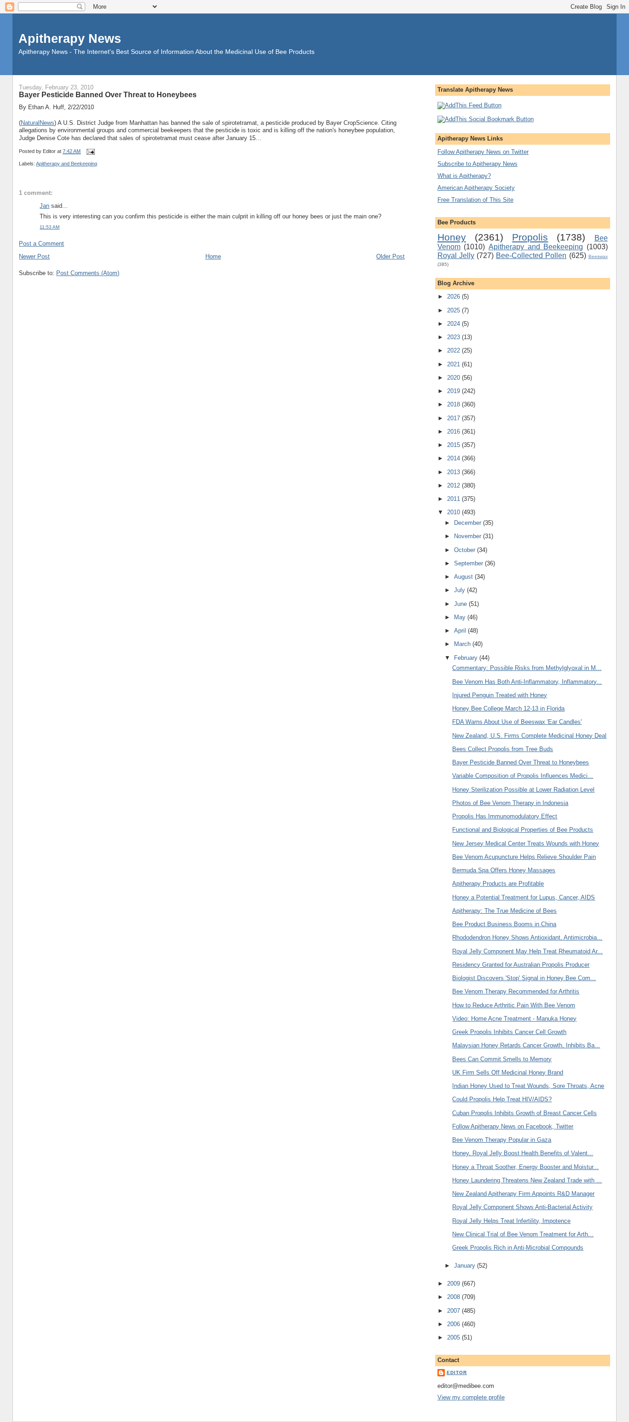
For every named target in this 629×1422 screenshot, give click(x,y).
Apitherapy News (69, 38)
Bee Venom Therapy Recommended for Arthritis (515, 991)
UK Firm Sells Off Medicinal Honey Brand (507, 1072)
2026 (454, 296)
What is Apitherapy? (464, 175)
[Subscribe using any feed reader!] (469, 105)
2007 (454, 1310)
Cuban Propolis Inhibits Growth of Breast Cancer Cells (524, 1113)
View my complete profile (471, 1397)
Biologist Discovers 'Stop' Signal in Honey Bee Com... (524, 978)
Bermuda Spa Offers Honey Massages (503, 870)
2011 (454, 498)
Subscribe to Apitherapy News (477, 163)
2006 (454, 1324)
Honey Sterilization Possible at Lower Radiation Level (523, 789)
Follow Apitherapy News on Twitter (483, 151)
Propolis (530, 237)
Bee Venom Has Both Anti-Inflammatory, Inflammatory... (527, 681)
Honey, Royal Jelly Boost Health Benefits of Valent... (522, 1153)
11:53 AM (49, 226)
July (460, 590)
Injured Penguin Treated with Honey (499, 695)
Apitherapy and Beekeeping (66, 163)
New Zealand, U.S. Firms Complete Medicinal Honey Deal (529, 735)
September (469, 563)
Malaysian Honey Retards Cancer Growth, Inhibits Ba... (526, 1045)
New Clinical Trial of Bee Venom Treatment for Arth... (523, 1234)
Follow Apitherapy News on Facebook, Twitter (512, 1126)
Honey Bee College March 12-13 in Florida (508, 708)
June (461, 603)
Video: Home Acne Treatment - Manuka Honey (514, 1018)
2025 (454, 310)
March (463, 643)
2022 (454, 350)
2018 (454, 404)
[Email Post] (89, 151)
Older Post (390, 256)
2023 (454, 337)
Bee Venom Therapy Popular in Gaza (501, 1139)
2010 (454, 512)
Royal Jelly (455, 255)
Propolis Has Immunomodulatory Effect (504, 816)
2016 (454, 431)
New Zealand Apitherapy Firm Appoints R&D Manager (523, 1193)
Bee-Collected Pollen (531, 255)
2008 (454, 1296)
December (468, 522)
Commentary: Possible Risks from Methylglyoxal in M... (526, 667)
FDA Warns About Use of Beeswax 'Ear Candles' (517, 721)
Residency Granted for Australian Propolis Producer (520, 964)
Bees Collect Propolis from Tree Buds (502, 749)
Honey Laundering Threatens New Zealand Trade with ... (527, 1180)
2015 (454, 444)
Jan (44, 205)
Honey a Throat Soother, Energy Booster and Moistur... (525, 1166)
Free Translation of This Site (475, 199)
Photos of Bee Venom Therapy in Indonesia (510, 802)
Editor (457, 1372)
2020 (454, 377)
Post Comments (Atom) (87, 273)
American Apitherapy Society (476, 187)
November (468, 536)
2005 (454, 1337)
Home (213, 256)
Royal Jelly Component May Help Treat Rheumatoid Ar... (527, 951)
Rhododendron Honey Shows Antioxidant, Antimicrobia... (527, 937)
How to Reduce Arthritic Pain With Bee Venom (513, 1005)
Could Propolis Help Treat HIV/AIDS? (502, 1099)
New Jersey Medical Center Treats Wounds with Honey (525, 843)
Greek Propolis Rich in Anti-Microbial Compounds (517, 1247)
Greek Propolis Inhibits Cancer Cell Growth (509, 1031)
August (464, 576)
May (460, 617)
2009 (454, 1283)
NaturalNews (37, 122)
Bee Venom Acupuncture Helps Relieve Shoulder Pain (524, 856)
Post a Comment (41, 243)
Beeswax (598, 256)
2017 (454, 418)
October (465, 549)
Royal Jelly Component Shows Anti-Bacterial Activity (522, 1207)
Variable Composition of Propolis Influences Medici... (522, 775)
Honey (451, 237)
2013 (454, 472)
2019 (454, 391)
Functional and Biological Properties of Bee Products (522, 829)
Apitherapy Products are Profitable (498, 883)
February (466, 657)
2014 (454, 458)
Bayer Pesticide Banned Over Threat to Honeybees (108, 94)
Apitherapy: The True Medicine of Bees (504, 910)
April (461, 630)
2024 (454, 323)
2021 (454, 364)
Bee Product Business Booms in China (504, 924)
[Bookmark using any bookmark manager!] (485, 119)
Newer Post (34, 256)
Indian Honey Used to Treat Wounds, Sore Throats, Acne (528, 1085)
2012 (454, 485)
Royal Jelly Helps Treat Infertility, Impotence (511, 1220)
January (465, 1265)
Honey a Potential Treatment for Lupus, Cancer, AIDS (523, 897)
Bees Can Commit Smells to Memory (502, 1059)
